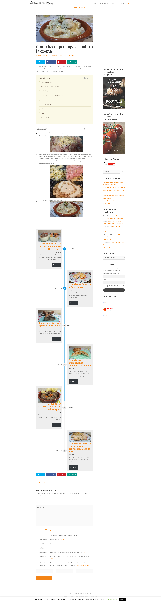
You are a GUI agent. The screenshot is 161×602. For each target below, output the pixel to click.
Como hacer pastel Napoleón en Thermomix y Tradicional (113, 245)
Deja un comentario (69, 55)
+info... (62, 539)
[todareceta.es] (108, 316)
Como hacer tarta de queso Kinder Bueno (50, 324)
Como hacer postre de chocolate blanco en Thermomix (50, 246)
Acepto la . (47, 530)
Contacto (122, 3)
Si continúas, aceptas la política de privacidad (113, 286)
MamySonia (58, 252)
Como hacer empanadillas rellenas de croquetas (80, 363)
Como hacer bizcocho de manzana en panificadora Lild (111, 229)
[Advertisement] (114, 39)
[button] (129, 3)
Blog (95, 3)
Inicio (89, 3)
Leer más (56, 265)
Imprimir (88, 78)
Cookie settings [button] (112, 599)
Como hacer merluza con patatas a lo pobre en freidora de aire (80, 447)
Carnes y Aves (50, 55)
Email (104, 279)
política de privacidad (50, 530)
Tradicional (58, 55)
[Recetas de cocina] (108, 309)
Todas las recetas (104, 3)
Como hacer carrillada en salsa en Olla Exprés (49, 407)
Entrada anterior (41, 483)
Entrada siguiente (87, 483)
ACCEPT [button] (122, 599)
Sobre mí (114, 3)
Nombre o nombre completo (111, 273)
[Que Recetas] (107, 302)
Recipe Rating (40, 500)
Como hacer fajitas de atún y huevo (80, 286)
